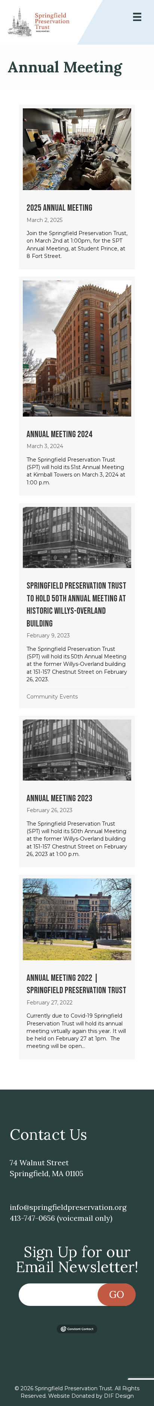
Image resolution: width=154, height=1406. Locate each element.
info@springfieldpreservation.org (68, 1207)
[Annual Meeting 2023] (77, 792)
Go (116, 1294)
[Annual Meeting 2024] (77, 386)
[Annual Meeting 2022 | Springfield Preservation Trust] (77, 967)
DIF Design (119, 1396)
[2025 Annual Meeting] (77, 187)
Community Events (52, 696)
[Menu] (137, 16)
